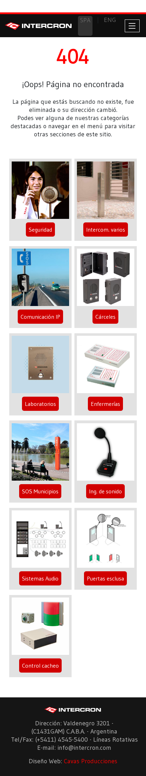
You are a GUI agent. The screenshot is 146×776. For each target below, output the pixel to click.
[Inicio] (38, 25)
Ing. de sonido (105, 491)
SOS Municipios (40, 491)
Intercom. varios (105, 229)
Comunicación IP (40, 316)
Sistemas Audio (40, 578)
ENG (110, 20)
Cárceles (105, 316)
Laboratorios (40, 403)
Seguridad (40, 229)
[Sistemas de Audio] (40, 540)
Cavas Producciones (90, 761)
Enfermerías (105, 403)
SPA (85, 20)
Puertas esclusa (105, 578)
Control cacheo (40, 665)
